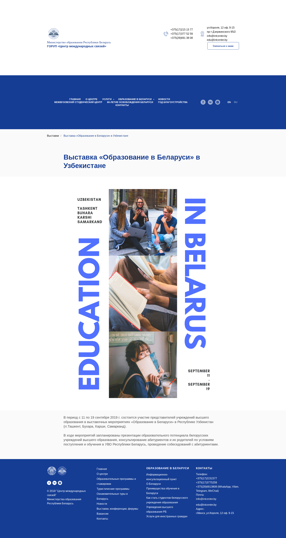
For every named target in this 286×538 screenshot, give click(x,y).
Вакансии (102, 513)
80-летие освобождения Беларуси (130, 102)
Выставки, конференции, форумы (117, 508)
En (229, 102)
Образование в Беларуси (135, 99)
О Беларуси (153, 483)
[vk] (210, 102)
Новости (164, 99)
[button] (223, 46)
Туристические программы (113, 488)
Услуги (107, 99)
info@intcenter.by (206, 499)
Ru (235, 102)
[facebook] (203, 102)
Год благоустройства (173, 102)
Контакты (122, 105)
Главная (75, 99)
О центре (91, 99)
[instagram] (217, 102)
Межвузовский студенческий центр (78, 102)
